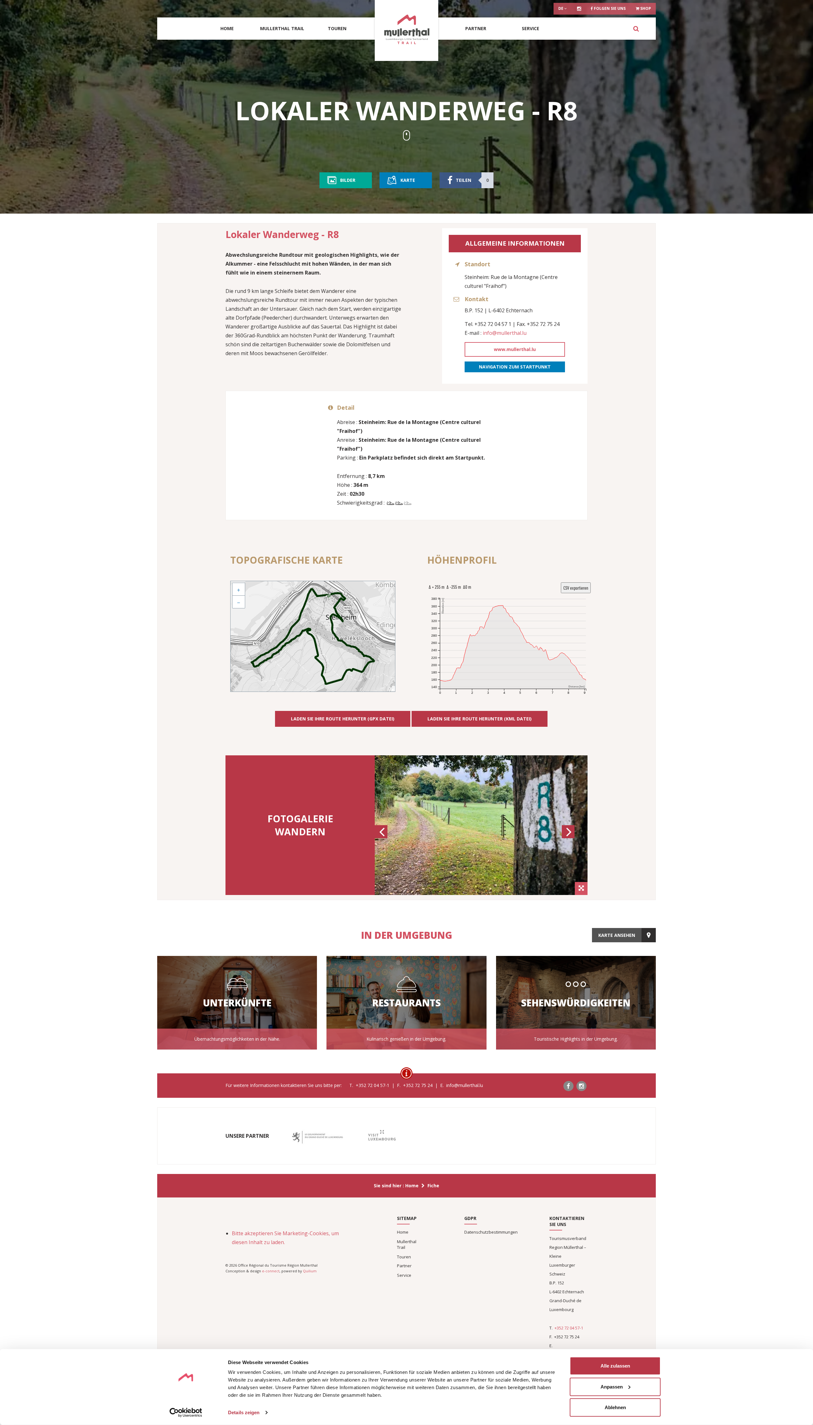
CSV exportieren (575, 588)
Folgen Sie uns (609, 8)
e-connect (270, 1271)
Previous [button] (382, 837)
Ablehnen (615, 1407)
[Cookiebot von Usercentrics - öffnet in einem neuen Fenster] (186, 1412)
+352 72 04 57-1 (568, 1328)
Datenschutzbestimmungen (491, 1232)
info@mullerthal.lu (505, 332)
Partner (475, 28)
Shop (645, 8)
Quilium (310, 1271)
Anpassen (612, 1386)
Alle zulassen (615, 1366)
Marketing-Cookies (306, 1233)
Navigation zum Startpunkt (515, 367)
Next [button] (569, 837)
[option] (481, 825)
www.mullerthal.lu (515, 349)
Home (227, 28)
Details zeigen (243, 1412)
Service (530, 28)
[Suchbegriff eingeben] (636, 28)
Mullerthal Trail (282, 28)
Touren (337, 28)
